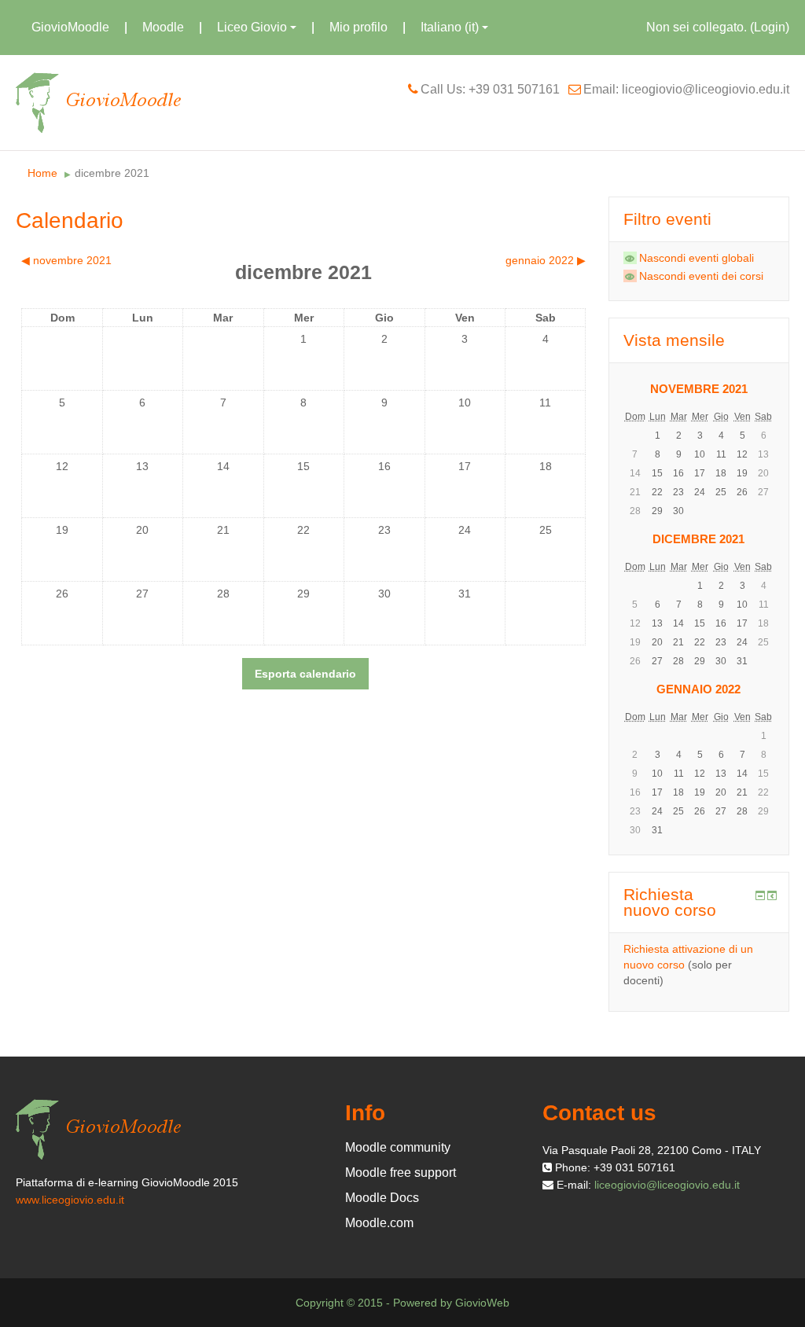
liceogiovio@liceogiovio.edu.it (667, 1184)
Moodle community (397, 1147)
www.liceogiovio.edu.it (70, 1199)
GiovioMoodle (70, 27)
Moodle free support (400, 1172)
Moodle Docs (382, 1197)
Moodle (163, 27)
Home (42, 173)
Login (769, 27)
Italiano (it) (450, 27)
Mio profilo (358, 27)
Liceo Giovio (252, 27)
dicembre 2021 (112, 173)
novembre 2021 (699, 388)
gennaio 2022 (698, 689)
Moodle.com (379, 1223)
